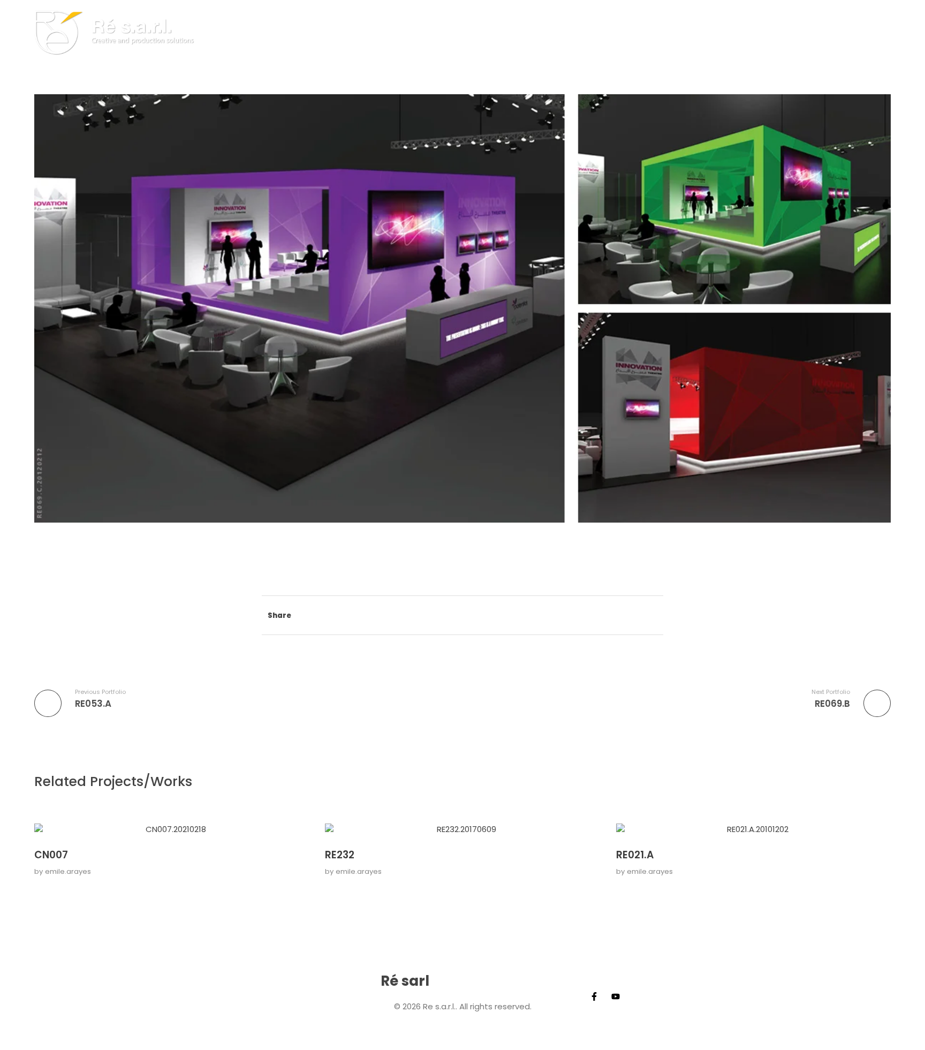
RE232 (339, 855)
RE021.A (635, 855)
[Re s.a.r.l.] (118, 32)
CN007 (51, 855)
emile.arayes (68, 871)
